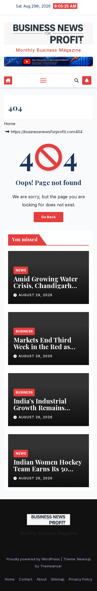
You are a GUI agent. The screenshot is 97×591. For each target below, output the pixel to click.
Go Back (48, 217)
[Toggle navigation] (43, 80)
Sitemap (57, 579)
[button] (76, 80)
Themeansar (50, 566)
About (42, 579)
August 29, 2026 (36, 295)
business (24, 331)
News (21, 270)
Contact (25, 579)
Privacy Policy (80, 579)
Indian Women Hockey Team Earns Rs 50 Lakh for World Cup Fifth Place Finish (47, 472)
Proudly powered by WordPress (33, 559)
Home (9, 123)
